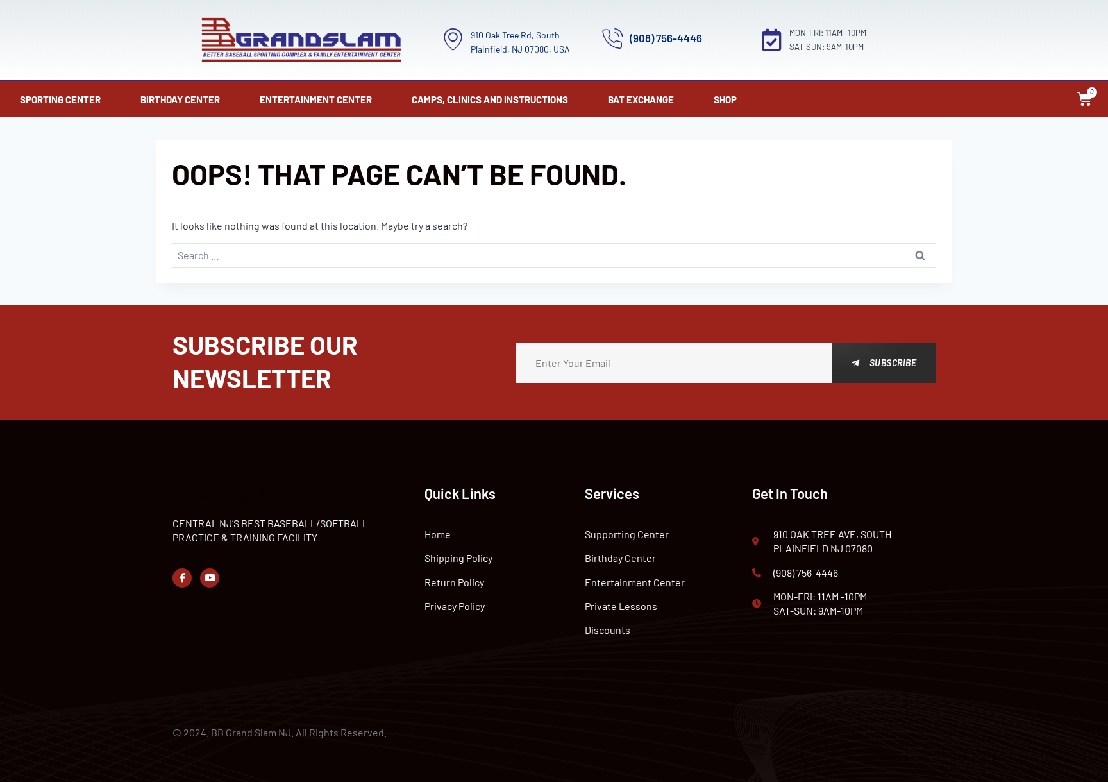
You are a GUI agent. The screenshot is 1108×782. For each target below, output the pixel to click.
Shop (725, 99)
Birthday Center (180, 99)
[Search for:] (554, 255)
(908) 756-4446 (666, 37)
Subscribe (893, 362)
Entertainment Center (316, 99)
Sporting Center (60, 99)
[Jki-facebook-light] (182, 578)
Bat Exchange (641, 99)
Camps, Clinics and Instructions (490, 99)
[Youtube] (209, 578)
